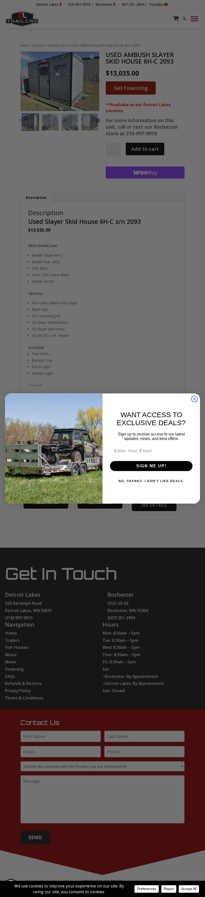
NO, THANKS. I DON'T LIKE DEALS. (151, 481)
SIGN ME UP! (151, 466)
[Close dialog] (195, 399)
